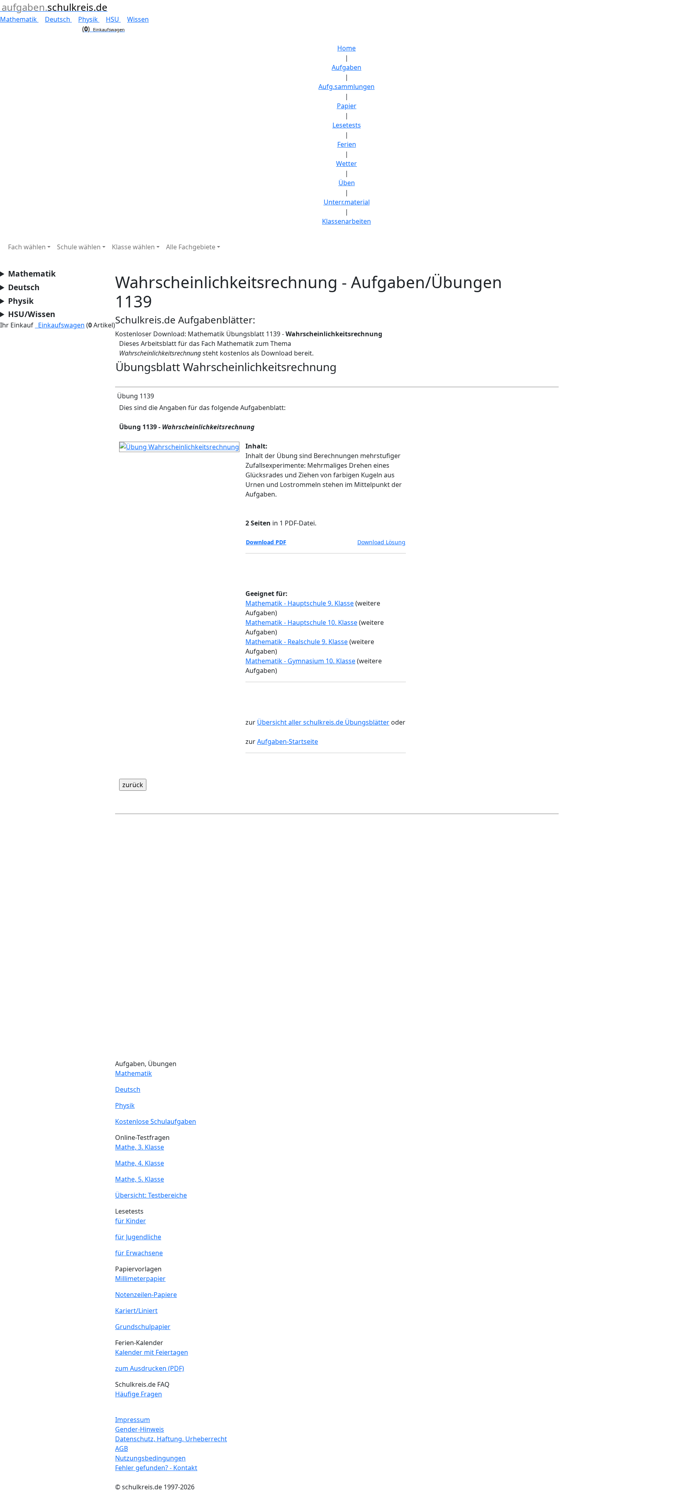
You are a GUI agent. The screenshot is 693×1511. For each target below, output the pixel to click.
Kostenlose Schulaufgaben (155, 1121)
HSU (113, 19)
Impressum (132, 1419)
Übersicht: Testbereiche (151, 1195)
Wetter (346, 163)
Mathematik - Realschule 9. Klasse (296, 641)
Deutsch (58, 19)
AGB (121, 1448)
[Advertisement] (337, 938)
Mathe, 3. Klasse (139, 1147)
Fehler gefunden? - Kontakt (156, 1467)
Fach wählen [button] (27, 246)
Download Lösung (381, 542)
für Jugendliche (138, 1236)
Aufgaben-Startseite (287, 741)
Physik (88, 19)
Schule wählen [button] (79, 246)
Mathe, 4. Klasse (139, 1163)
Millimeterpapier (140, 1278)
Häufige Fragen (138, 1394)
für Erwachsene (139, 1252)
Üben (346, 182)
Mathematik (19, 19)
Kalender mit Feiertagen (151, 1352)
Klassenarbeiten (346, 221)
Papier (347, 105)
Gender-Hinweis (139, 1429)
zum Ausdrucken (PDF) (149, 1368)
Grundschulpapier (142, 1326)
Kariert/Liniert (136, 1310)
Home (346, 48)
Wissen (138, 19)
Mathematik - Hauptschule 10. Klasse (301, 622)
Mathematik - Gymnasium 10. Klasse (300, 661)
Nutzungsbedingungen (150, 1458)
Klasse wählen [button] (133, 246)
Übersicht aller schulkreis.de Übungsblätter (323, 722)
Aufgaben (346, 67)
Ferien (346, 144)
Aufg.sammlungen (346, 86)
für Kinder (130, 1220)
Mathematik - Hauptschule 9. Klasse (299, 603)
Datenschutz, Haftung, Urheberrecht (171, 1438)
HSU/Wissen (31, 314)
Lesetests (346, 125)
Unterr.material (347, 202)
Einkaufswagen (60, 325)
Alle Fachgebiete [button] (190, 246)
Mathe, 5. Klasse (139, 1179)
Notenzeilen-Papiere (146, 1294)
